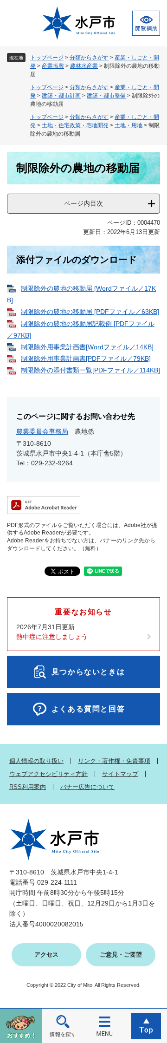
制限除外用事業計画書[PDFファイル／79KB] (86, 358)
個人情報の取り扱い (36, 761)
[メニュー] (104, 1025)
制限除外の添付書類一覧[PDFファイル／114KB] (90, 370)
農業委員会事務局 (42, 431)
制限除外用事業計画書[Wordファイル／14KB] (87, 347)
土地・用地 (128, 125)
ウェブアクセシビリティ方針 (48, 774)
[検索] (63, 1025)
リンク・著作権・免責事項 (114, 761)
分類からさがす (89, 57)
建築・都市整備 (106, 95)
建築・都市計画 (61, 95)
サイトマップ (120, 774)
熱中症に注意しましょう (52, 636)
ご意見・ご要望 (121, 954)
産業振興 (53, 66)
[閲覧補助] (146, 23)
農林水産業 (84, 66)
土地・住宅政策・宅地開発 (75, 125)
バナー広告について (87, 787)
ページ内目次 (83, 203)
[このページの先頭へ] (146, 1025)
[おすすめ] (21, 1025)
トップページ (47, 57)
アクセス (46, 954)
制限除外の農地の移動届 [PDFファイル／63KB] (90, 311)
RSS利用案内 (27, 787)
